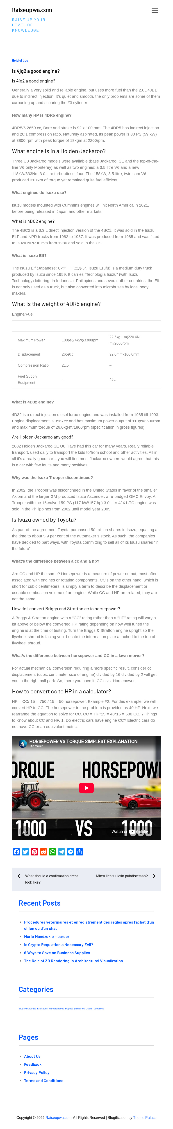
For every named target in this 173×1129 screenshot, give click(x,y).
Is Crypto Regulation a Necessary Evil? (58, 944)
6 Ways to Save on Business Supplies (57, 952)
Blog (21, 1008)
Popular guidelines (75, 1008)
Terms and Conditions (43, 1080)
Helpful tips (20, 60)
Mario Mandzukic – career (46, 936)
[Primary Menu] (155, 10)
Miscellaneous (56, 1008)
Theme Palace (145, 1118)
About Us (32, 1056)
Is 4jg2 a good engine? (36, 71)
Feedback (32, 1064)
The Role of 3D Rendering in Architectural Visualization (73, 960)
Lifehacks (42, 1008)
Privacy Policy (37, 1072)
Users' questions (95, 1008)
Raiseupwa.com (32, 10)
